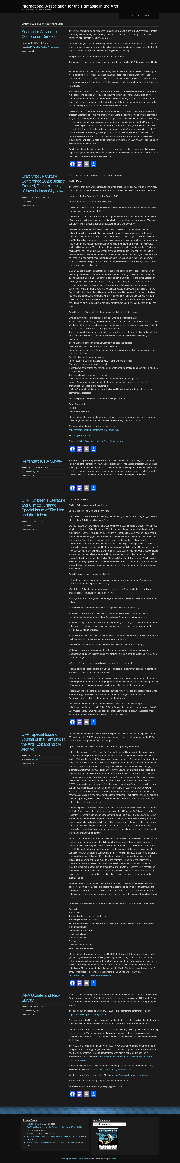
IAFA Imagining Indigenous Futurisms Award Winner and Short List (53, 1136)
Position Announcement (50, 47)
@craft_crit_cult (83, 435)
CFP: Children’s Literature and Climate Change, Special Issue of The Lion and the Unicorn (43, 507)
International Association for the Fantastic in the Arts (69, 6)
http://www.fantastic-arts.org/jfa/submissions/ (90, 975)
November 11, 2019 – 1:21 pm (34, 521)
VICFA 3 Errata (33, 1133)
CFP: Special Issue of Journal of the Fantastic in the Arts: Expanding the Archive (43, 741)
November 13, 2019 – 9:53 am (35, 467)
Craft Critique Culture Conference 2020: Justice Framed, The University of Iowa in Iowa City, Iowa (43, 183)
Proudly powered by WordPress (75, 1159)
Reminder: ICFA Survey (41, 461)
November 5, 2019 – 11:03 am (34, 1007)
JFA (36, 759)
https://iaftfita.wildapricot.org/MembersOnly (111, 1069)
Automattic (113, 1159)
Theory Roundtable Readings (144, 16)
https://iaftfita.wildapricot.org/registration (88, 1014)
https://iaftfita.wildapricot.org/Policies (131, 1075)
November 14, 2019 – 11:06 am (35, 197)
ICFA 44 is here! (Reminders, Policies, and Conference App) (51, 1142)
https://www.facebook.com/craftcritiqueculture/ (101, 441)
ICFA (37, 47)
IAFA (32, 47)
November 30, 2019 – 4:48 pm (35, 43)
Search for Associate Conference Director (39, 34)
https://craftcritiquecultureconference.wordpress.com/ (94, 430)
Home (124, 16)
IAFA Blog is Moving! (35, 1124)
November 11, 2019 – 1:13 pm (34, 755)
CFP (32, 201)
